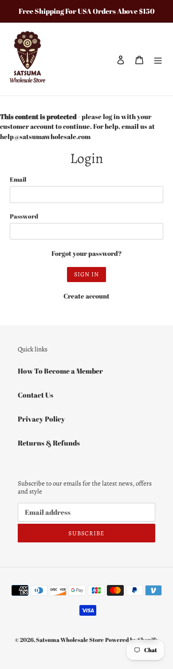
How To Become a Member (60, 371)
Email (18, 179)
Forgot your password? (86, 253)
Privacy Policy (41, 419)
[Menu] (158, 59)
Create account (86, 295)
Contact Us (35, 395)
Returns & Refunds (49, 443)
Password (24, 216)
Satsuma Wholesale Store (70, 640)
